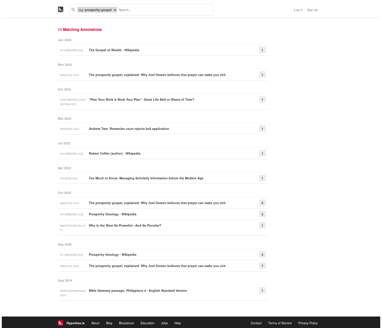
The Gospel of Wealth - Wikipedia (114, 50)
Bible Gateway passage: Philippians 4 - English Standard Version (138, 290)
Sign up (312, 10)
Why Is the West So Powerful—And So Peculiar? (125, 225)
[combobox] (163, 10)
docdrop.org (69, 178)
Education (148, 323)
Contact (256, 323)
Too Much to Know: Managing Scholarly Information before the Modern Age (146, 178)
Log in (298, 10)
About (95, 323)
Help (177, 323)
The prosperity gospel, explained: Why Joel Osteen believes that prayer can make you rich (157, 74)
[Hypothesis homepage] (64, 9)
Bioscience (126, 323)
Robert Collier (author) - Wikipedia (114, 153)
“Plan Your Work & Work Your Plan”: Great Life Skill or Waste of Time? (141, 99)
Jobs (164, 323)
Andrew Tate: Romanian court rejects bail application (129, 128)
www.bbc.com (70, 128)
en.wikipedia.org (72, 50)
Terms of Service (280, 323)
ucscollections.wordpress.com (73, 101)
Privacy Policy (308, 323)
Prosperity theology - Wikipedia (112, 214)
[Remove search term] (115, 10)
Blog (109, 323)
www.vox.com (70, 74)
